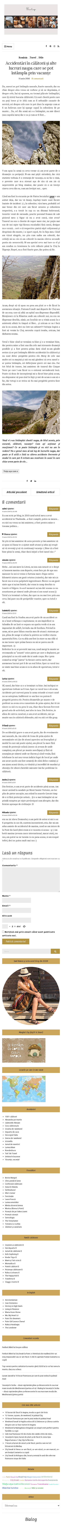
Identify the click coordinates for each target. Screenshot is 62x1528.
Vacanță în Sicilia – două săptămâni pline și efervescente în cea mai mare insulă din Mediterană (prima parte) (30, 1391)
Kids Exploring (11, 1254)
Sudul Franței (53, 1484)
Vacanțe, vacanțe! (12, 1159)
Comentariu (10, 865)
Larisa (4, 679)
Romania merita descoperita (36, 1480)
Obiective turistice (10, 1488)
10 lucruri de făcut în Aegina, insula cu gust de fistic (26, 1412)
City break (14, 1480)
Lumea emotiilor (12, 1202)
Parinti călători (11, 1266)
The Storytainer (11, 1221)
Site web (7, 916)
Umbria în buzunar (12, 1156)
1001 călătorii (11, 1117)
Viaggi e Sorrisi (11, 1282)
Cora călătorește (12, 1126)
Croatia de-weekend (13, 1129)
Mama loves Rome (12, 1312)
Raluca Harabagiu (12, 1324)
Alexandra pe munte (13, 1120)
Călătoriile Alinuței (12, 1123)
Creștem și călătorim (13, 1245)
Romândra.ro (10, 1150)
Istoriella (8, 1141)
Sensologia (9, 1218)
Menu (9, 46)
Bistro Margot (11, 1178)
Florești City (14, 1477)
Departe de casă (12, 1132)
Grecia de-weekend (13, 1138)
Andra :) (5, 779)
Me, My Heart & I (12, 1315)
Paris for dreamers (12, 1318)
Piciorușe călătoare (13, 1269)
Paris (8, 1477)
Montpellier (6, 1480)
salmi (4, 508)
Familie (21, 1480)
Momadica (9, 1263)
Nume (6, 896)
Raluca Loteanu (11, 1273)
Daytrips (21, 1488)
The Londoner (10, 1328)
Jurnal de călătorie (12, 1251)
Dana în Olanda (11, 1187)
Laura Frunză (10, 1199)
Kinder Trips (10, 1257)
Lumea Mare (10, 1147)
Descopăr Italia (11, 1135)
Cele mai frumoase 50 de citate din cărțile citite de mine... (29, 1434)
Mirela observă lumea (14, 1205)
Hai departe (10, 1248)
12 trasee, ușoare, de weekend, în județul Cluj (24, 1415)
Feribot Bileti (7, 1354)
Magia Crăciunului (34, 1477)
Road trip (22, 1477)
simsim (5, 560)
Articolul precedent (16, 492)
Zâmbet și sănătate (13, 1227)
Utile (41, 57)
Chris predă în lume (13, 1181)
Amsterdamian (11, 1300)
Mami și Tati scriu (12, 1260)
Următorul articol (45, 492)
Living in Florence (12, 1309)
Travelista (9, 1279)
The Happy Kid (11, 1276)
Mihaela (5, 812)
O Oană (5, 725)
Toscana (33, 1484)
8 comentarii (37, 78)
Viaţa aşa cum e (11, 471)
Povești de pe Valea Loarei (16, 1211)
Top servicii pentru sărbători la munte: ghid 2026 (22, 1366)
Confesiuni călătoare (13, 1184)
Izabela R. (6, 610)
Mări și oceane (37, 1488)
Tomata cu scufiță (12, 1224)
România (23, 57)
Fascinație (9, 1196)
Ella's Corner (10, 1193)
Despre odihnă (21, 1347)
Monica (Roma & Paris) (14, 1208)
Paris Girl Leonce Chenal (15, 1321)
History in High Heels (13, 1306)
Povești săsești (11, 1214)
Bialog (31, 1519)
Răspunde (53, 508)
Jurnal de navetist (12, 1144)
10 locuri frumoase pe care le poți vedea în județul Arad (28, 1418)
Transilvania (42, 1484)
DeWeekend (10, 1190)
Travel (33, 57)
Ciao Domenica (11, 1303)
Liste (4, 1477)
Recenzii (25, 1484)
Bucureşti (28, 1488)
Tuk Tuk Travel (11, 1153)
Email (6, 906)
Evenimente (53, 1480)
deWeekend (46, 1476)
